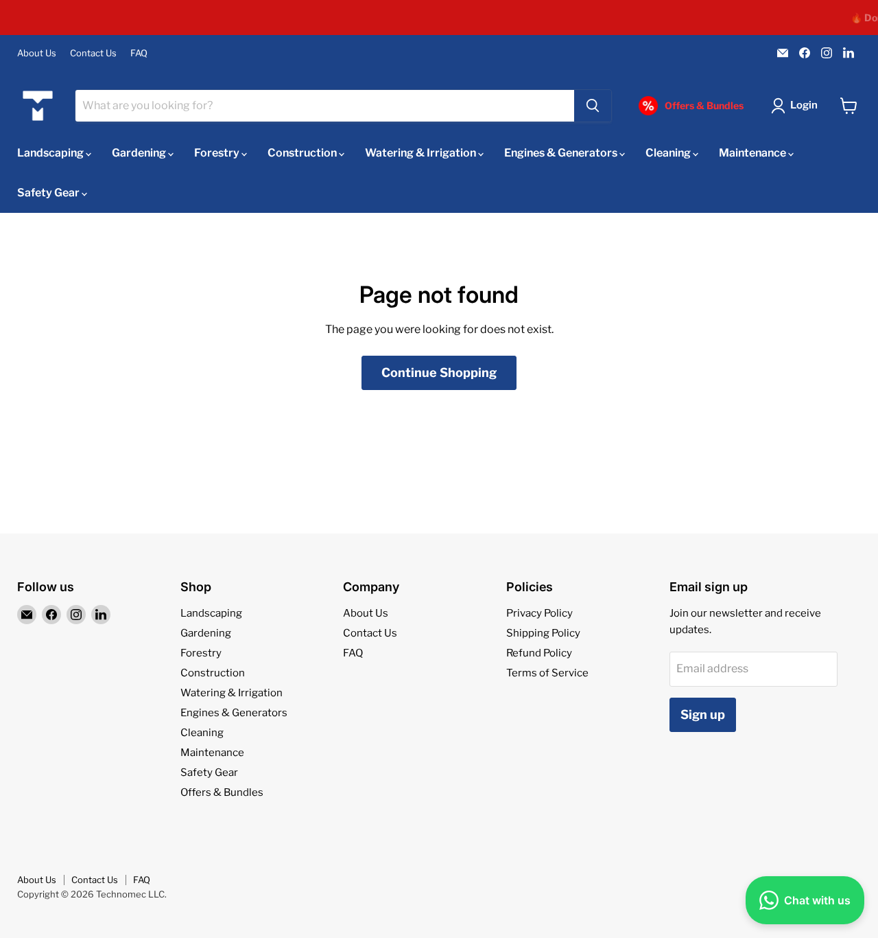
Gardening (140, 152)
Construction (303, 152)
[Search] (592, 106)
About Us (36, 53)
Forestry (217, 152)
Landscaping (51, 152)
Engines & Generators (561, 152)
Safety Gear (49, 192)
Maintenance (753, 152)
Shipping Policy (543, 633)
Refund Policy (539, 653)
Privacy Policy (539, 613)
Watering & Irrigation (421, 152)
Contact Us (93, 53)
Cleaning (669, 152)
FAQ (138, 53)
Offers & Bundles (221, 792)
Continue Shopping (439, 372)
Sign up (702, 714)
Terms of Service (547, 673)
